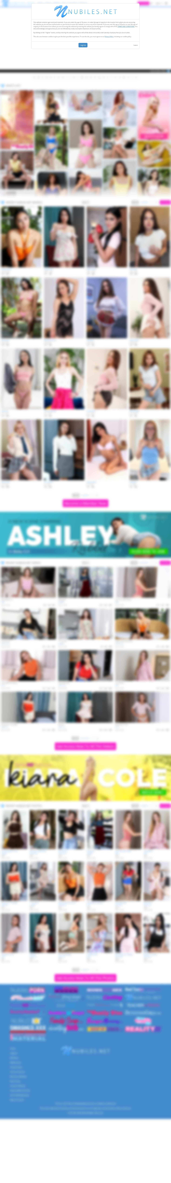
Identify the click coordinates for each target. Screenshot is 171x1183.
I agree (83, 45)
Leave (136, 45)
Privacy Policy (109, 37)
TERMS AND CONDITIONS (126, 27)
